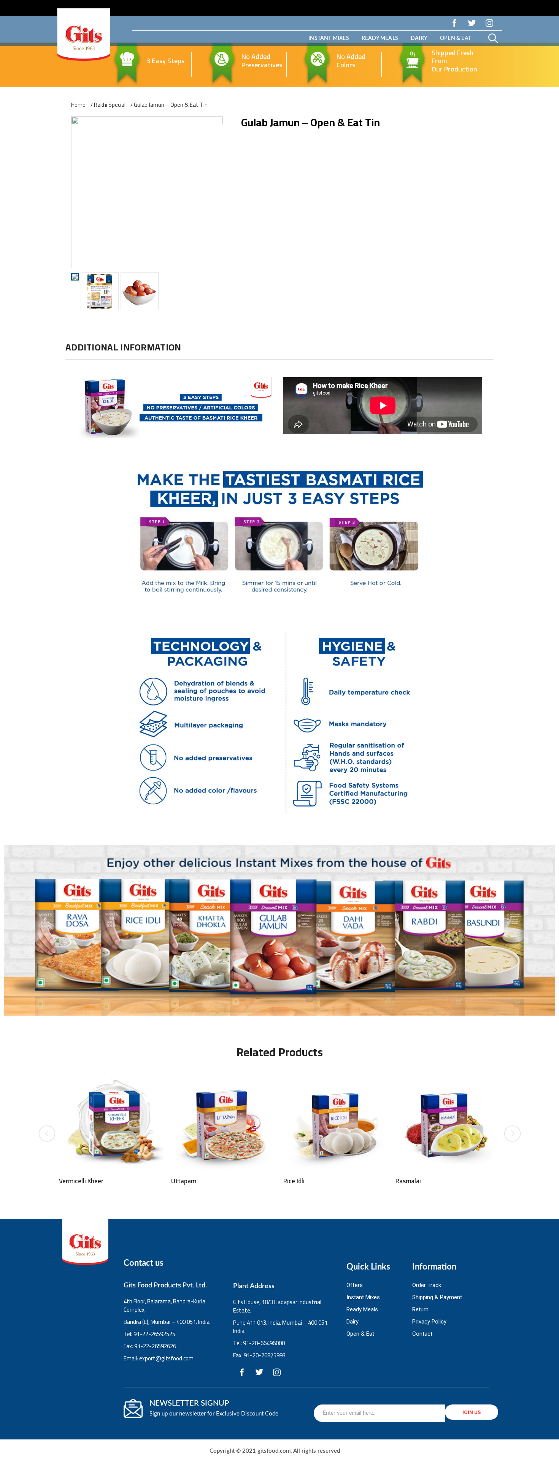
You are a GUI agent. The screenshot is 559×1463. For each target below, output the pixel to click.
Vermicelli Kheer (81, 1181)
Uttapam (183, 1181)
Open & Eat (455, 38)
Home (78, 105)
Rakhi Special (109, 105)
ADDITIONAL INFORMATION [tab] (123, 347)
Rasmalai (408, 1181)
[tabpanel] (279, 596)
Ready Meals (380, 38)
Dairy (419, 38)
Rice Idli (294, 1181)
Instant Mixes (328, 38)
